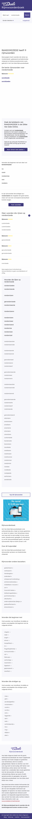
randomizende (9, 289)
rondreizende (8, 409)
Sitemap (10, 817)
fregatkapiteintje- (10, 649)
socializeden (6, 81)
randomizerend (9, 354)
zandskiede (7, 479)
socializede (5, 78)
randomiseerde (9, 350)
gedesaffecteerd (9, 604)
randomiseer (8, 375)
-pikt (5, 699)
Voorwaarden (25, 817)
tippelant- (7, 665)
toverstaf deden (9, 590)
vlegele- (6, 632)
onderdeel (7, 576)
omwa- (6, 640)
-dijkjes (6, 732)
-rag (5, 730)
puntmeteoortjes (9, 596)
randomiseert (8, 406)
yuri (5, 587)
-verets (6, 707)
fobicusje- (7, 657)
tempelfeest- (8, 643)
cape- (6, 635)
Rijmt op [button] (5, 15)
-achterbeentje (9, 724)
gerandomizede (7, 253)
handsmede (8, 441)
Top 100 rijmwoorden (16, 495)
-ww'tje (6, 710)
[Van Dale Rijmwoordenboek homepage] (9, 4)
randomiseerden (9, 384)
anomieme (7, 428)
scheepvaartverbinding (11, 579)
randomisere (8, 317)
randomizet (8, 335)
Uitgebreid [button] (26, 20)
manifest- (7, 671)
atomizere (7, 431)
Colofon (17, 817)
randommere (8, 378)
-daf (5, 718)
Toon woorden (16, 205)
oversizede (5, 263)
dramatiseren (8, 607)
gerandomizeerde (9, 372)
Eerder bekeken (8, 20)
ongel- (6, 637)
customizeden (6, 226)
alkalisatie (7, 599)
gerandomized (8, 359)
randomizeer (8, 321)
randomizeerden (9, 341)
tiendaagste (8, 573)
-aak (5, 721)
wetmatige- (8, 660)
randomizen (8, 332)
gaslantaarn (8, 568)
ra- (3, 169)
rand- (4, 172)
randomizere (8, 295)
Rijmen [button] (27, 15)
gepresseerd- (8, 668)
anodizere (7, 424)
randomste (7, 463)
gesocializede (6, 240)
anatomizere (8, 421)
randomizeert (8, 366)
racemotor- (7, 663)
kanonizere (7, 444)
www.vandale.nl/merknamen (11, 801)
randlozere (7, 450)
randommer (8, 460)
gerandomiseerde (9, 399)
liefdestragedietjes (10, 593)
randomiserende (9, 387)
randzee (6, 466)
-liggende (7, 715)
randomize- (6, 176)
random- (5, 183)
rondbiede (7, 470)
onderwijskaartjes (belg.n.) (12, 601)
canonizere (7, 434)
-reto (5, 713)
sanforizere (7, 476)
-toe (5, 727)
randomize (8, 328)
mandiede (7, 447)
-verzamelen (8, 704)
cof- (5, 654)
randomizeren (9, 311)
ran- (3, 179)
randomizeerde (9, 305)
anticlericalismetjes (10, 582)
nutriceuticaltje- (9, 651)
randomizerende (9, 345)
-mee (6, 696)
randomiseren (8, 363)
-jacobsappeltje (9, 702)
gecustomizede (6, 250)
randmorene (8, 457)
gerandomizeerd (9, 415)
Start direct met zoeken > (16, 149)
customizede (6, 223)
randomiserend (9, 393)
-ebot (6, 735)
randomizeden (6, 230)
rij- (5, 646)
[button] (29, 215)
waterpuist (7, 571)
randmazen (7, 454)
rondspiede (7, 473)
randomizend (9, 325)
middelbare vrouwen (10, 584)
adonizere (7, 418)
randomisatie (8, 402)
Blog (5, 817)
